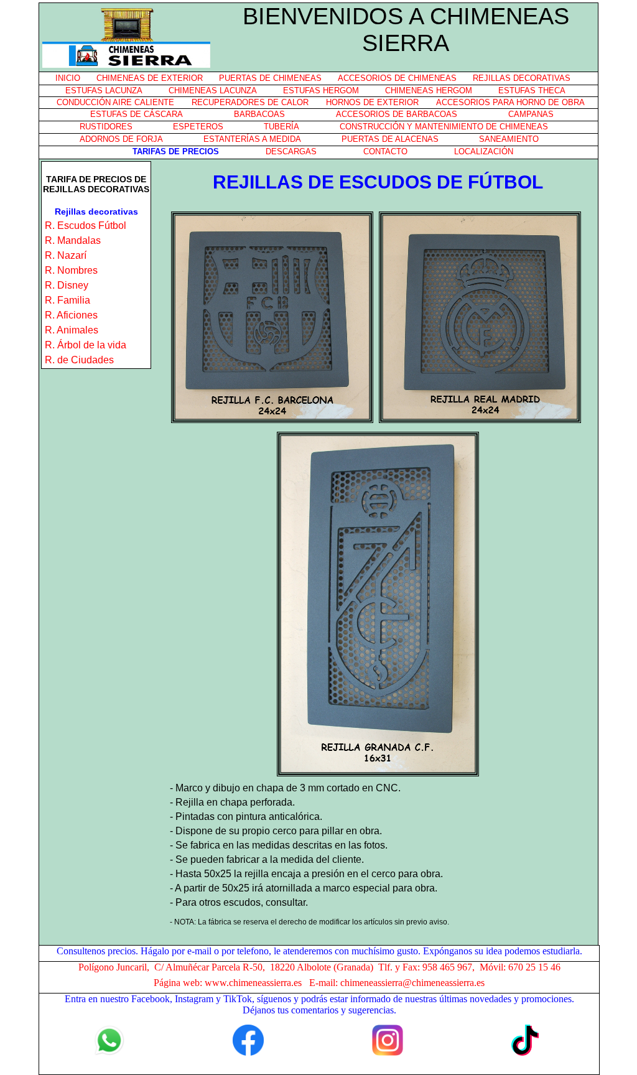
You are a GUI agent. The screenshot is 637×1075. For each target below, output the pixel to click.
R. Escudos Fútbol (85, 225)
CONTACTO (385, 151)
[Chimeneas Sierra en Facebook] (248, 1037)
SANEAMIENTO (509, 139)
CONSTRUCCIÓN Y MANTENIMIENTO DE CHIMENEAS (444, 126)
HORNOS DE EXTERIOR (372, 102)
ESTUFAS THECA (531, 90)
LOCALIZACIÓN (483, 151)
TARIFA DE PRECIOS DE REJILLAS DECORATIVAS (96, 184)
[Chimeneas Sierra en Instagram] (387, 1037)
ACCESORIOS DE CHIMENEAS (397, 78)
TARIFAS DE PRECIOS (176, 151)
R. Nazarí (65, 255)
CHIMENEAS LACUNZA (213, 90)
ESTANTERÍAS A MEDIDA (252, 139)
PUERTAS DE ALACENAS (390, 139)
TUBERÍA (281, 126)
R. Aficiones (71, 315)
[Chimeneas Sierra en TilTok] (527, 1037)
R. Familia (67, 300)
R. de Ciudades (79, 360)
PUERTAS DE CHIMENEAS (270, 78)
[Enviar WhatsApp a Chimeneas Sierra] (109, 1037)
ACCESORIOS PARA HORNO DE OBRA (510, 102)
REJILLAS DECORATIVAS (521, 78)
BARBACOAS (259, 114)
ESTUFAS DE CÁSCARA (136, 114)
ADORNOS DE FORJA (121, 139)
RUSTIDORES (106, 126)
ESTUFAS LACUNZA (103, 90)
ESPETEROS (198, 126)
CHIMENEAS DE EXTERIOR (149, 78)
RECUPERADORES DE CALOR (250, 102)
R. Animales (71, 330)
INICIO (67, 78)
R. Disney (66, 285)
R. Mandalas (73, 240)
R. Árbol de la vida (85, 345)
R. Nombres (71, 270)
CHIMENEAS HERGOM (428, 90)
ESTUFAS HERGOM (321, 90)
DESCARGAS (291, 151)
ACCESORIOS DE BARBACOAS (396, 114)
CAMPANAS (531, 114)
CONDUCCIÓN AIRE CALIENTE (115, 102)
